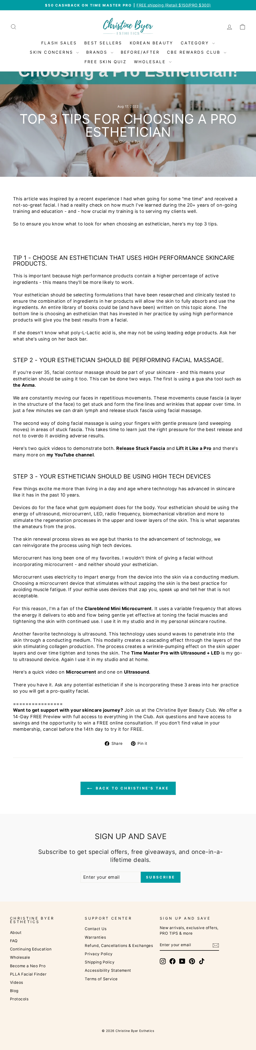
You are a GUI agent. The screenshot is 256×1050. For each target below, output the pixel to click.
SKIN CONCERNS (52, 52)
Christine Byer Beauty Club (186, 710)
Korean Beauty (152, 42)
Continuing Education (31, 949)
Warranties (95, 937)
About (16, 932)
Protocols (19, 999)
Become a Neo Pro (28, 965)
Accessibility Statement (108, 970)
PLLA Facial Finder (28, 974)
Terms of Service (101, 979)
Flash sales (59, 42)
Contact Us (95, 928)
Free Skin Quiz (105, 61)
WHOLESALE (151, 61)
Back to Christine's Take (131, 788)
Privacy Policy (98, 953)
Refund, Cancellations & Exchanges (119, 945)
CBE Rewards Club (194, 52)
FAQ (14, 940)
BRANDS (97, 52)
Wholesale (20, 957)
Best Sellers (103, 42)
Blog (14, 990)
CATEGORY (196, 42)
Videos (16, 982)
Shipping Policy (99, 962)
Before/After (140, 52)
